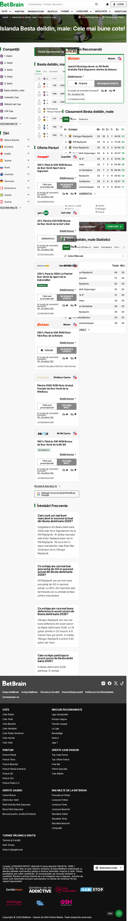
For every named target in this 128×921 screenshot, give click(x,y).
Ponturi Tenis (8, 759)
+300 (62, 85)
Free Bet (56, 764)
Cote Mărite (57, 773)
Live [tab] (45, 71)
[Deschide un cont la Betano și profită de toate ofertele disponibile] (45, 361)
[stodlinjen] (14, 903)
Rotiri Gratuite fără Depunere (16, 804)
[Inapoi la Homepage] (11, 4)
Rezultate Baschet (61, 823)
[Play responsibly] (66, 889)
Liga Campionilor (60, 714)
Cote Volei (7, 742)
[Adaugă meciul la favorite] (39, 84)
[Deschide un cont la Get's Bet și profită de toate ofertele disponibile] (45, 249)
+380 (62, 102)
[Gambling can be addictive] (40, 889)
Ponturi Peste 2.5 (10, 783)
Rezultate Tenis (59, 818)
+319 (62, 135)
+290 (62, 93)
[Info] (119, 913)
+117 (54, 118)
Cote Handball (9, 728)
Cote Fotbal (8, 714)
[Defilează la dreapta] (123, 247)
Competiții (57, 828)
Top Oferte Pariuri (60, 759)
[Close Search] (96, 4)
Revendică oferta (66, 185)
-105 (54, 127)
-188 (54, 102)
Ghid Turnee (8, 845)
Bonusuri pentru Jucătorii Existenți (19, 814)
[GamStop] (92, 889)
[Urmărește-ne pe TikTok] (122, 683)
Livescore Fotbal (60, 799)
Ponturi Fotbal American (14, 769)
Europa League (59, 719)
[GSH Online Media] (66, 903)
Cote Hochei (8, 738)
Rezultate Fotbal (60, 814)
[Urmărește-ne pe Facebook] (109, 683)
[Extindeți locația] (28, 139)
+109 (54, 93)
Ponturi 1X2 (8, 778)
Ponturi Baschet (10, 764)
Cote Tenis (7, 719)
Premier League (59, 723)
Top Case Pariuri (60, 754)
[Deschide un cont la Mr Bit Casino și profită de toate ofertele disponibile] (45, 473)
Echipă (73, 129)
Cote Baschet (9, 723)
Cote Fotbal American (13, 733)
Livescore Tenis (59, 804)
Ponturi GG (7, 773)
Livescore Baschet (61, 809)
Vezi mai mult (66, 406)
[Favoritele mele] (107, 4)
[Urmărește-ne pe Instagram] (103, 683)
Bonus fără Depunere (12, 809)
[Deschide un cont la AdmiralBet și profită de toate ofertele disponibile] (45, 308)
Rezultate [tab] (53, 71)
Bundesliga (57, 733)
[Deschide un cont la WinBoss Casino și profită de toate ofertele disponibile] (45, 417)
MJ (122, 265)
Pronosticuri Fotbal (61, 795)
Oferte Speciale (59, 769)
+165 (54, 135)
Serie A (55, 738)
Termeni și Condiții (11, 840)
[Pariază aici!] (76, 94)
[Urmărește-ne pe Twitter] (116, 683)
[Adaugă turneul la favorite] (39, 79)
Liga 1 (54, 742)
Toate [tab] (38, 71)
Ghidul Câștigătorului (12, 849)
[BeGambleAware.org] (14, 889)
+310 (62, 127)
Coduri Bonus (9, 795)
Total (115, 265)
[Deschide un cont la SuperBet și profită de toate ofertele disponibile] (45, 196)
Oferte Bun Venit (10, 799)
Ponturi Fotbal (9, 754)
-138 (54, 85)
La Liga (55, 728)
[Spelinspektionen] (40, 903)
